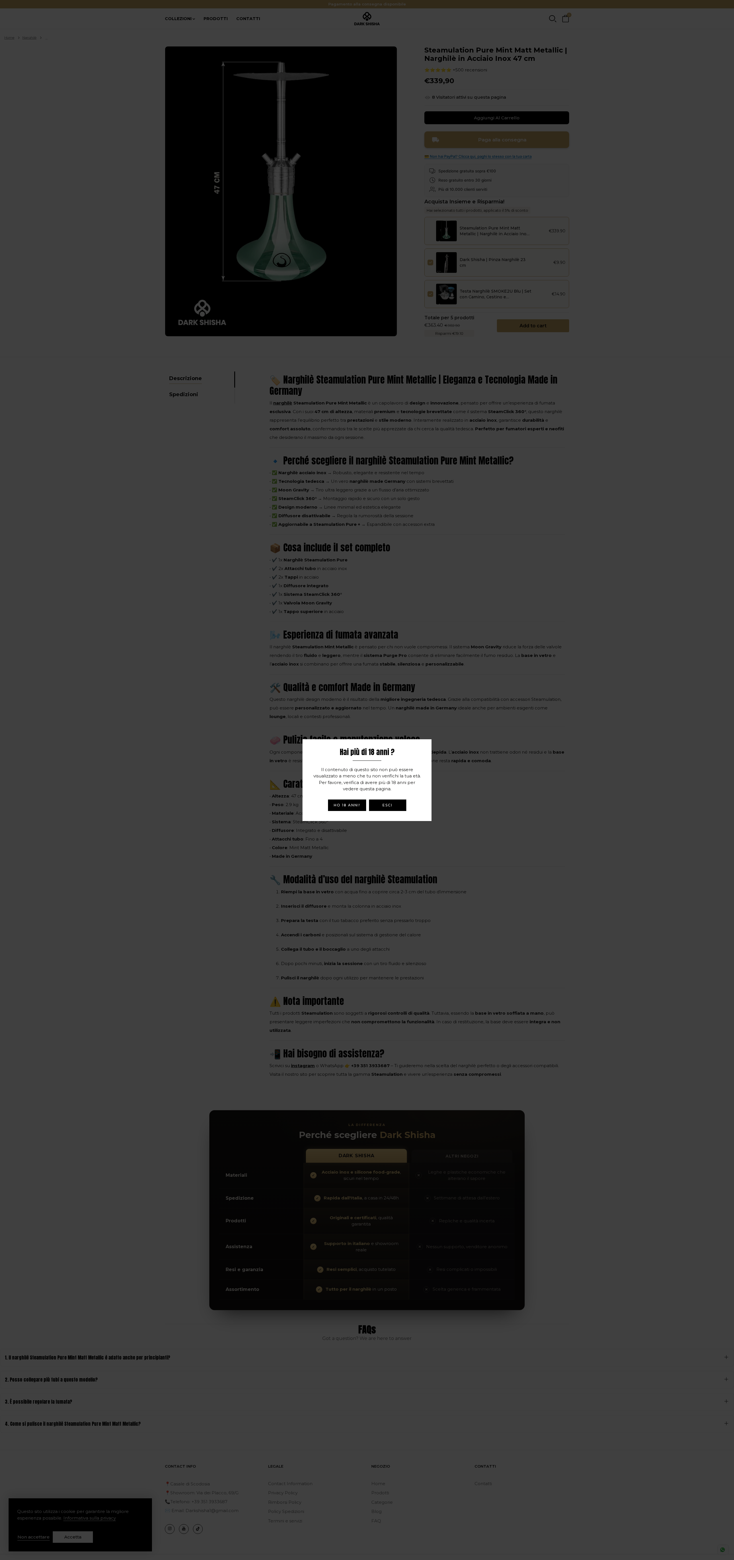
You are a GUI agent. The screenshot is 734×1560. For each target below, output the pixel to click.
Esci (387, 805)
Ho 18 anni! (347, 805)
